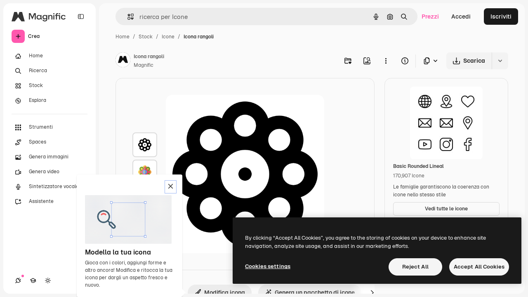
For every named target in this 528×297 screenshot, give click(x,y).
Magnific (143, 65)
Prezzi (430, 16)
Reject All (415, 266)
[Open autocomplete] (127, 17)
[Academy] (33, 280)
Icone (168, 36)
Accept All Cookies (479, 266)
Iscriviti (501, 16)
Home (123, 36)
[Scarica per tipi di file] (431, 60)
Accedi (461, 16)
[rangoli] (144, 144)
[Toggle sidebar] (80, 16)
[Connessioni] (18, 280)
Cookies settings (267, 266)
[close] (170, 187)
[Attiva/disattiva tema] (47, 280)
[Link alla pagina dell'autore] (123, 61)
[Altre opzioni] (385, 60)
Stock (146, 36)
